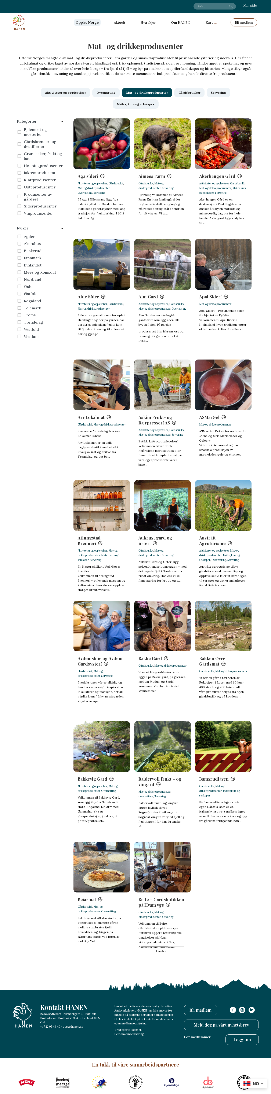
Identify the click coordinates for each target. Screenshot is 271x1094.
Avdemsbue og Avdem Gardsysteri (100, 661)
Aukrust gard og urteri (155, 540)
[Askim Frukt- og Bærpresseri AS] (162, 385)
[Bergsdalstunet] (162, 987)
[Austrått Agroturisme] (223, 505)
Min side (250, 5)
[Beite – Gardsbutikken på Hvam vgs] (162, 867)
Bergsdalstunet (154, 1020)
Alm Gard (148, 296)
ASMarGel (209, 417)
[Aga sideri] (101, 143)
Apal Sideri (210, 296)
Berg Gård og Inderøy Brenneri (100, 1022)
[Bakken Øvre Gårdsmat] (223, 626)
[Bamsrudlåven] (223, 746)
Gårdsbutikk (116, 183)
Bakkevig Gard (92, 779)
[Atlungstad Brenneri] (101, 505)
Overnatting (85, 192)
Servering (99, 192)
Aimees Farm (151, 176)
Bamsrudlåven (214, 779)
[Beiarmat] (101, 867)
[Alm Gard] (162, 264)
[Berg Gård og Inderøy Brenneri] (101, 987)
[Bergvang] (223, 987)
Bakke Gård (150, 658)
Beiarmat (87, 899)
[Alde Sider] (101, 264)
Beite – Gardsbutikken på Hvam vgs (161, 902)
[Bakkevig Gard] (101, 746)
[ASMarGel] (223, 385)
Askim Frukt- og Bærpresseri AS (155, 420)
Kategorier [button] (27, 121)
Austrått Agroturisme (212, 540)
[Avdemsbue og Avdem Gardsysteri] (101, 626)
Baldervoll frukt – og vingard (159, 781)
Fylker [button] (22, 228)
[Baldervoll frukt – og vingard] (162, 746)
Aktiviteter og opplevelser (92, 183)
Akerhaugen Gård (217, 176)
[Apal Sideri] (223, 264)
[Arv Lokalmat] (101, 385)
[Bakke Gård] (162, 626)
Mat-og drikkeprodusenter (94, 188)
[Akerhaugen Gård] (223, 143)
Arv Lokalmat (91, 417)
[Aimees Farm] (162, 143)
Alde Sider (88, 296)
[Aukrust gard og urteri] (162, 505)
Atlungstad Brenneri (89, 540)
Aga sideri (88, 176)
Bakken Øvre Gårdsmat (212, 661)
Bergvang (209, 1020)
